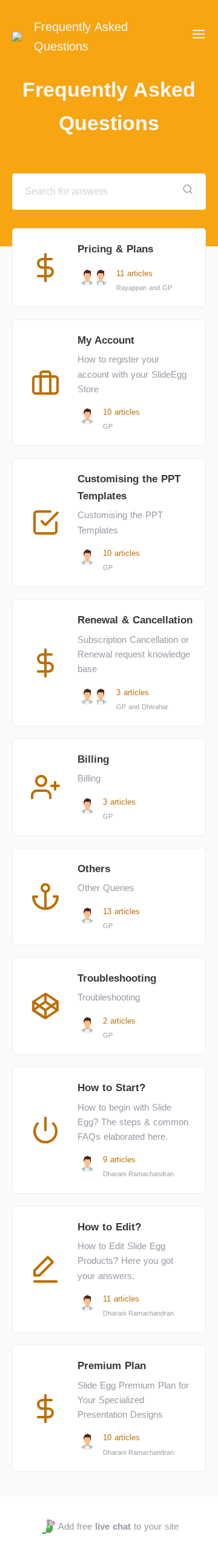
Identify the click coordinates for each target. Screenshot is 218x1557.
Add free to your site (118, 1526)
